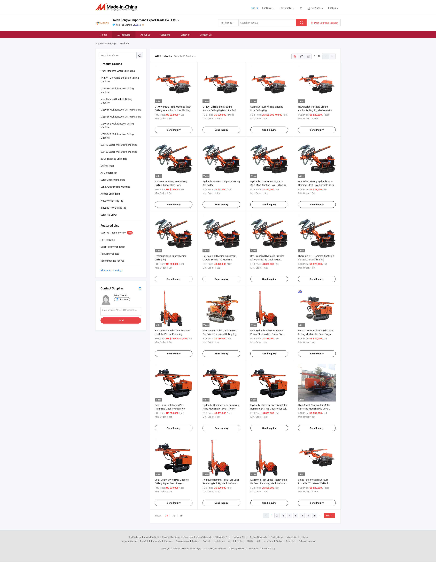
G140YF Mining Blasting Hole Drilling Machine (119, 79)
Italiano (195, 541)
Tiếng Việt (290, 541)
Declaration (253, 548)
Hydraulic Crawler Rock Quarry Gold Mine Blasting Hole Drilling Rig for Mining (268, 185)
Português (156, 541)
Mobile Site (292, 537)
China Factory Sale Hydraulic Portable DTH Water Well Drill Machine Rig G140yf (313, 483)
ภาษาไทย (268, 541)
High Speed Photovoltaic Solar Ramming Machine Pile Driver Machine (314, 408)
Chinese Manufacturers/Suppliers (177, 537)
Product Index (276, 537)
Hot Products (134, 537)
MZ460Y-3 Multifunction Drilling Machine (117, 125)
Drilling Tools (107, 165)
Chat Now (123, 299)
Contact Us (206, 34)
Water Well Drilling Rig (111, 200)
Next (328, 515)
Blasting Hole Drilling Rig (113, 207)
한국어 (240, 541)
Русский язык (182, 541)
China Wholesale (204, 537)
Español (144, 541)
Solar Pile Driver (108, 214)
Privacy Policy (268, 548)
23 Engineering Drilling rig (113, 158)
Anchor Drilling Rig (110, 193)
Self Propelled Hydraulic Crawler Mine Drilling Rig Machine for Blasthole (267, 259)
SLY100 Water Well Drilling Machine (118, 151)
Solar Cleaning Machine (112, 179)
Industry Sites (240, 537)
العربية (231, 541)
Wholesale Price (222, 537)
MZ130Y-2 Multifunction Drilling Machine (117, 136)
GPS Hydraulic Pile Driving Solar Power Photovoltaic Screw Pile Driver (267, 334)
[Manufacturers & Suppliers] (117, 7)
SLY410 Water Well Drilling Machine (118, 144)
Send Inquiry (174, 129)
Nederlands (219, 541)
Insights (304, 537)
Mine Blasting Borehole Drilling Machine (116, 100)
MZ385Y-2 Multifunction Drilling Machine (117, 90)
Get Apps (315, 8)
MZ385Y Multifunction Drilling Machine (120, 116)
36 (173, 515)
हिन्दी (258, 541)
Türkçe (279, 541)
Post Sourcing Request (326, 22)
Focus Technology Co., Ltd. (195, 548)
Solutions (165, 34)
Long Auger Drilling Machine (115, 186)
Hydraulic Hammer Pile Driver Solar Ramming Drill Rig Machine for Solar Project (269, 408)
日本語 (250, 541)
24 (166, 515)
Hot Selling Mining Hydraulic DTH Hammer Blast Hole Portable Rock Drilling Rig (316, 185)
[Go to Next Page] (332, 56)
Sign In (254, 8)
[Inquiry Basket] (301, 8)
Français (168, 541)
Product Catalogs (113, 270)
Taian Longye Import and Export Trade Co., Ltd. (144, 20)
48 (181, 515)
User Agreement (237, 548)
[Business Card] (140, 288)
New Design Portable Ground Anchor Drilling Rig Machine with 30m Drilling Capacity (315, 110)
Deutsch (206, 541)
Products (125, 34)
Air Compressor (108, 172)
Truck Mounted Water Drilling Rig (117, 70)
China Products (151, 537)
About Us (145, 34)
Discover (185, 34)
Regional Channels (258, 537)
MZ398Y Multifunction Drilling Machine (120, 109)
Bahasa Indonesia (307, 541)
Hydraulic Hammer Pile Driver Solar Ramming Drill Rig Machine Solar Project (221, 483)
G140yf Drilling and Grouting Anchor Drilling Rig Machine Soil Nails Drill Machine (219, 110)
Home (103, 34)
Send (121, 320)
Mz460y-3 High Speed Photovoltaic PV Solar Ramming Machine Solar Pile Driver (268, 483)
